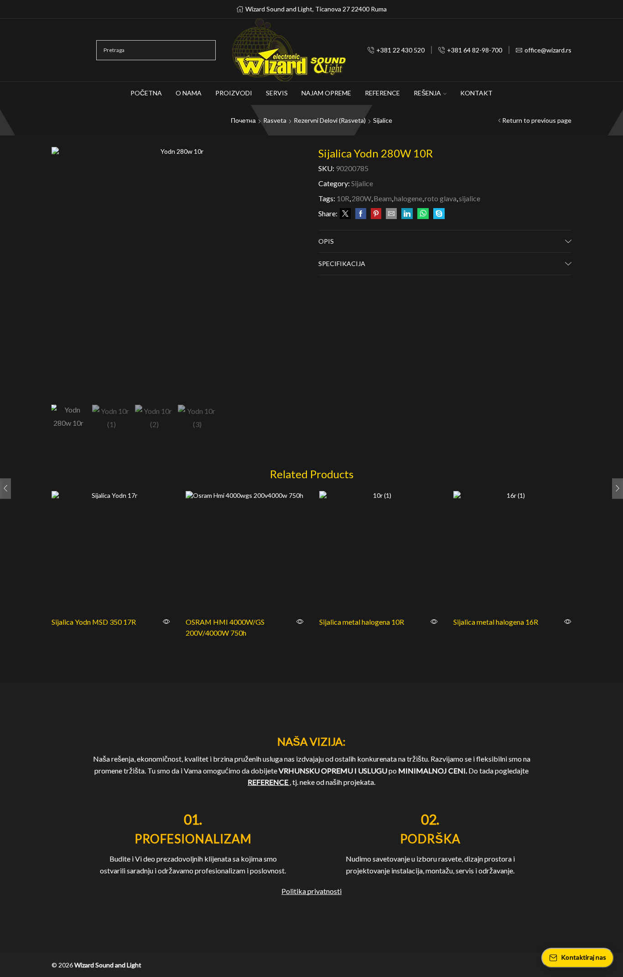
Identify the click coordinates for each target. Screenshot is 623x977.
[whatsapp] (423, 214)
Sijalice (382, 120)
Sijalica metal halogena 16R (495, 621)
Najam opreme (326, 93)
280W (361, 198)
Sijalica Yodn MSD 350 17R (94, 621)
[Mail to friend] (391, 214)
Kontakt (476, 93)
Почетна (243, 120)
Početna (146, 93)
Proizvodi (233, 93)
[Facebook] (361, 214)
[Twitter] (345, 214)
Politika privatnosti (311, 891)
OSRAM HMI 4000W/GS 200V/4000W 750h (225, 627)
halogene (408, 198)
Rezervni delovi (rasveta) (330, 120)
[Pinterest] (376, 214)
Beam (383, 198)
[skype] (438, 214)
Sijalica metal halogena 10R (361, 621)
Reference (382, 93)
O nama (189, 93)
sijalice (469, 198)
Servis (277, 93)
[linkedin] (407, 214)
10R (343, 198)
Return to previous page (536, 120)
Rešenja (427, 93)
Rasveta (274, 120)
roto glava (441, 198)
